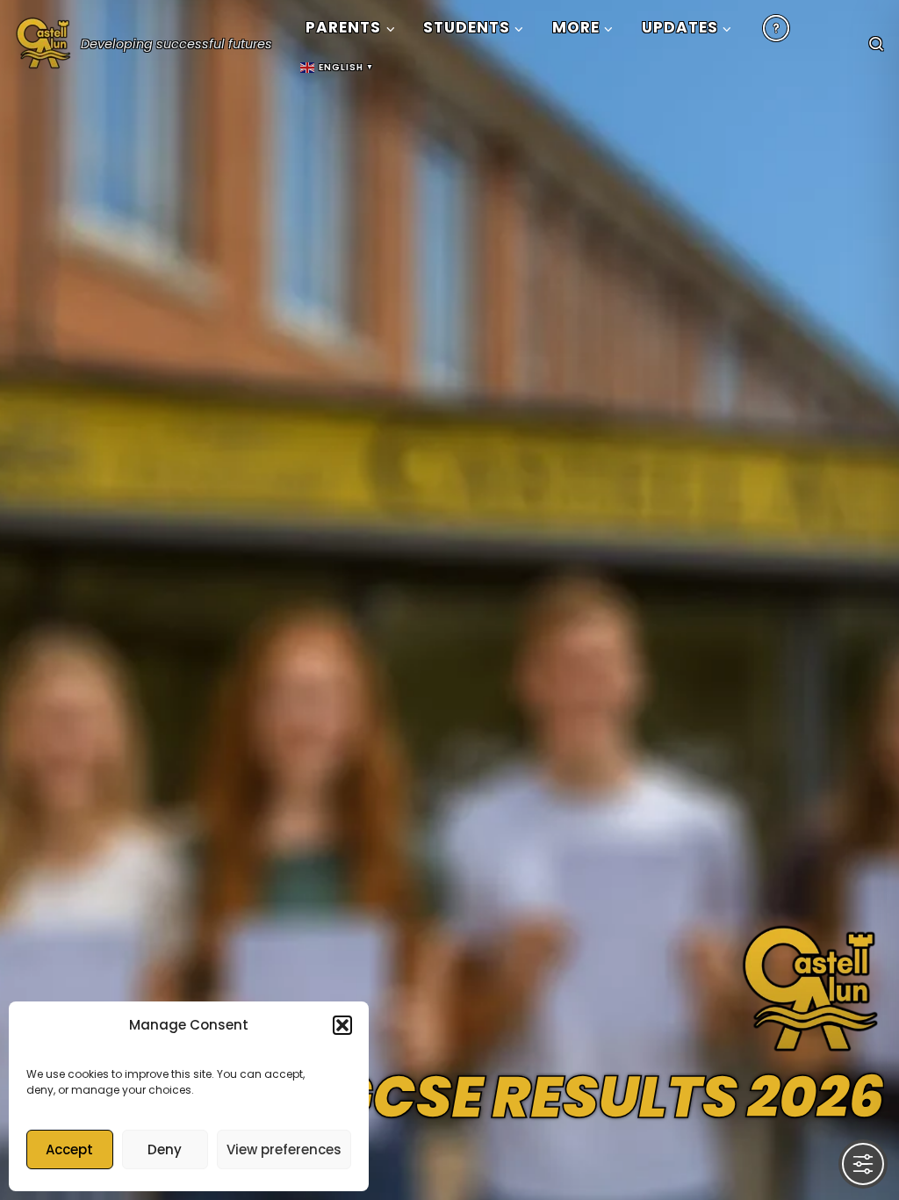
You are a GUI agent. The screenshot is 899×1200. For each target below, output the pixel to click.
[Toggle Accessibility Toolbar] (863, 1164)
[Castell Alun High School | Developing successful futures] (44, 39)
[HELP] (776, 28)
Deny (164, 1149)
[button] (342, 1025)
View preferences (284, 1149)
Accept (69, 1149)
